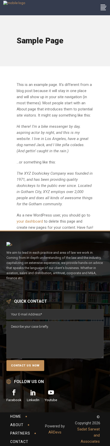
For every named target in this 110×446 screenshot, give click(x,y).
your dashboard (30, 221)
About (17, 425)
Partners (20, 433)
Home (15, 416)
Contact (19, 442)
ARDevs (54, 432)
